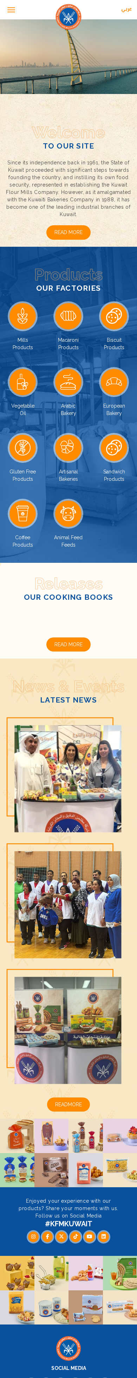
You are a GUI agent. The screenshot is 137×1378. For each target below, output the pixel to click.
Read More (68, 232)
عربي (126, 9)
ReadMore (68, 1118)
